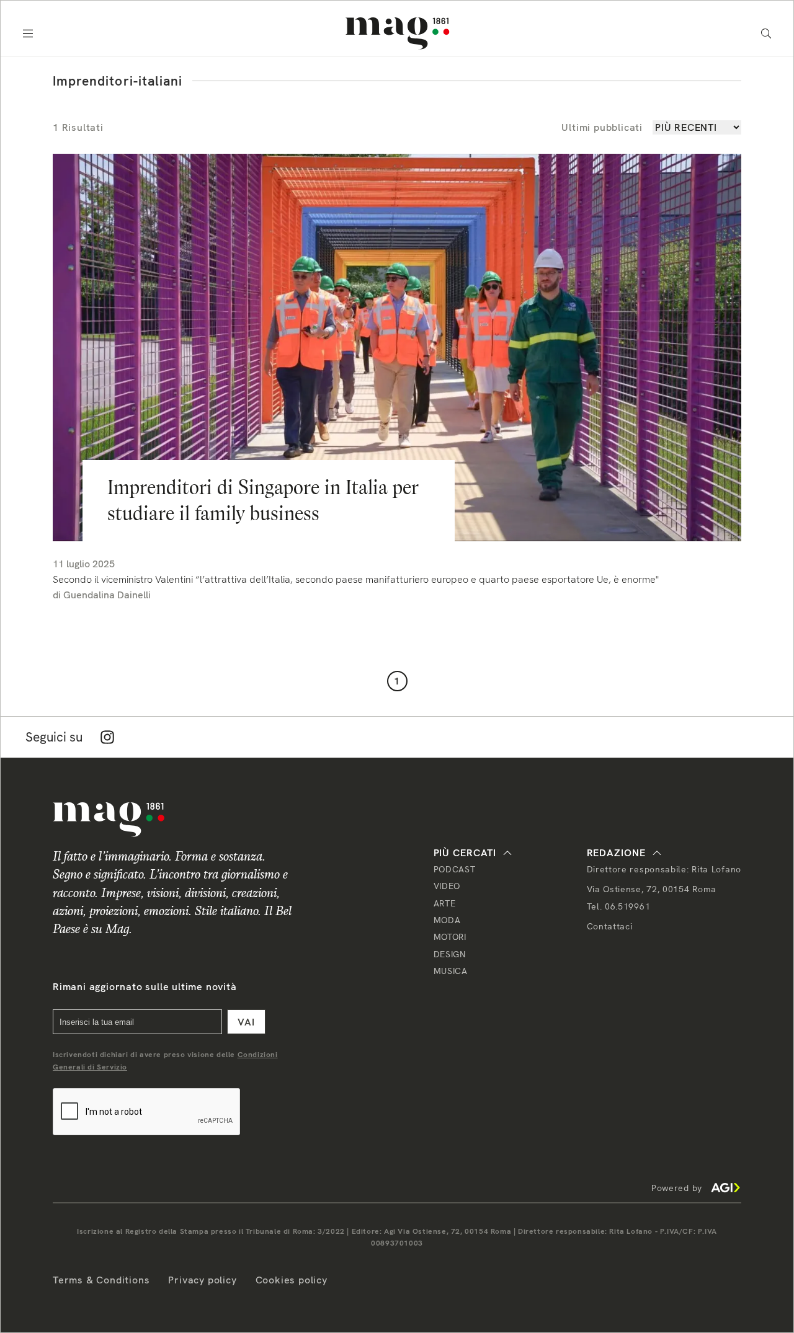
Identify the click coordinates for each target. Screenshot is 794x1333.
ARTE (445, 903)
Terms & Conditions (101, 1279)
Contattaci (610, 926)
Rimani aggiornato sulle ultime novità (145, 986)
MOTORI (450, 936)
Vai (246, 1022)
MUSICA (451, 970)
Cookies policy (292, 1279)
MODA (447, 920)
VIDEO (447, 886)
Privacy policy (202, 1279)
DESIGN (450, 954)
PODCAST (455, 869)
